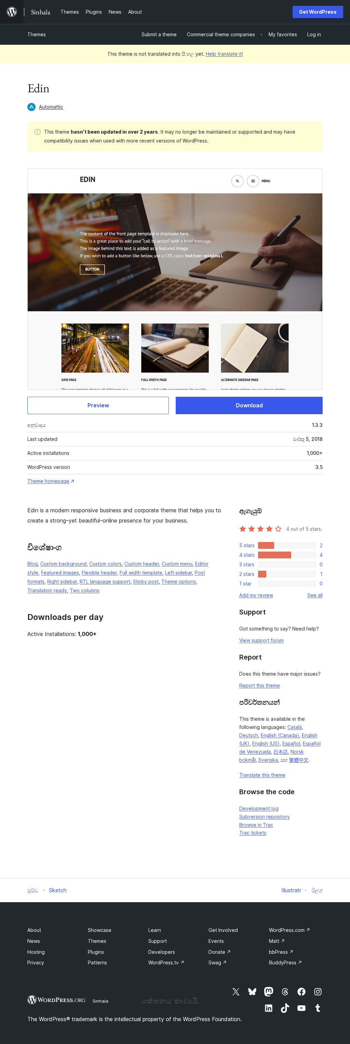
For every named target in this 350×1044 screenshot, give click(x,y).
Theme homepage (48, 481)
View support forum (261, 640)
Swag (217, 962)
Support (157, 941)
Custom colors (105, 564)
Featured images (60, 572)
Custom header (141, 564)
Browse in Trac (256, 825)
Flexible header (99, 572)
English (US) (266, 743)
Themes (36, 34)
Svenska (268, 760)
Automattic (51, 107)
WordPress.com (289, 930)
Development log (259, 808)
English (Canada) (280, 735)
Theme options (178, 581)
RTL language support (105, 581)
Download (249, 405)
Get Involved (223, 930)
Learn (154, 930)
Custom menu (177, 564)
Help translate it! (224, 54)
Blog (32, 564)
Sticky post (146, 581)
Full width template (141, 572)
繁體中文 (298, 760)
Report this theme (259, 685)
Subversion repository (264, 816)
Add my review (256, 595)
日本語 (280, 752)
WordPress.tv (166, 962)
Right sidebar (62, 581)
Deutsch (248, 735)
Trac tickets (252, 833)
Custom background (63, 564)
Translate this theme (262, 775)
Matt (277, 941)
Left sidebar (178, 572)
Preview (98, 405)
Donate (219, 952)
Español (291, 743)
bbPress (281, 952)
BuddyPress (285, 962)
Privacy (35, 962)
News (33, 941)
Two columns (84, 590)
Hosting (36, 952)
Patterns (97, 962)
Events (216, 941)
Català (294, 727)
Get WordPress (318, 12)
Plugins (96, 952)
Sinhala (100, 1001)
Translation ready (47, 590)
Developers (161, 952)
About (34, 930)
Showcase (99, 930)
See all (315, 595)
